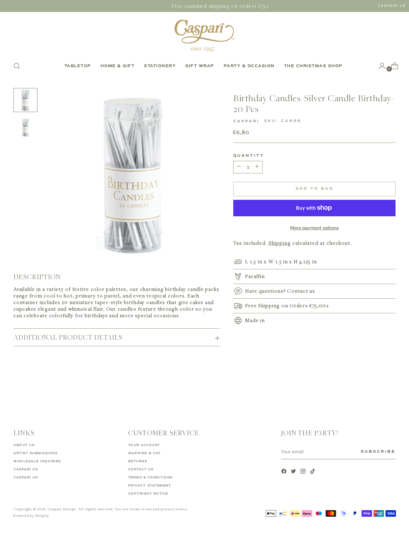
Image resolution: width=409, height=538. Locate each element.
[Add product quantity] (239, 167)
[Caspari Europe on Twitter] (294, 472)
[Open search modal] (17, 66)
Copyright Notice (148, 493)
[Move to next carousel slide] (390, 392)
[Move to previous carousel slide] (377, 393)
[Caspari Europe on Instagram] (303, 472)
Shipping (280, 243)
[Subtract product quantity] (257, 167)
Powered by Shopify (31, 515)
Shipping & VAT (144, 453)
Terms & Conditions (150, 477)
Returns (137, 461)
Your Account (144, 445)
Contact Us (141, 469)
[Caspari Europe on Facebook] (284, 472)
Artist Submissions (35, 453)
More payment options (314, 227)
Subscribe (378, 452)
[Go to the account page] (380, 66)
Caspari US (392, 6)
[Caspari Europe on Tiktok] (313, 472)
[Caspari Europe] (204, 35)
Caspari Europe (62, 509)
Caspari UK (25, 477)
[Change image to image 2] (25, 128)
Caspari (246, 121)
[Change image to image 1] (25, 100)
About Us (23, 445)
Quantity (248, 155)
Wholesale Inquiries (37, 461)
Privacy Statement (149, 485)
